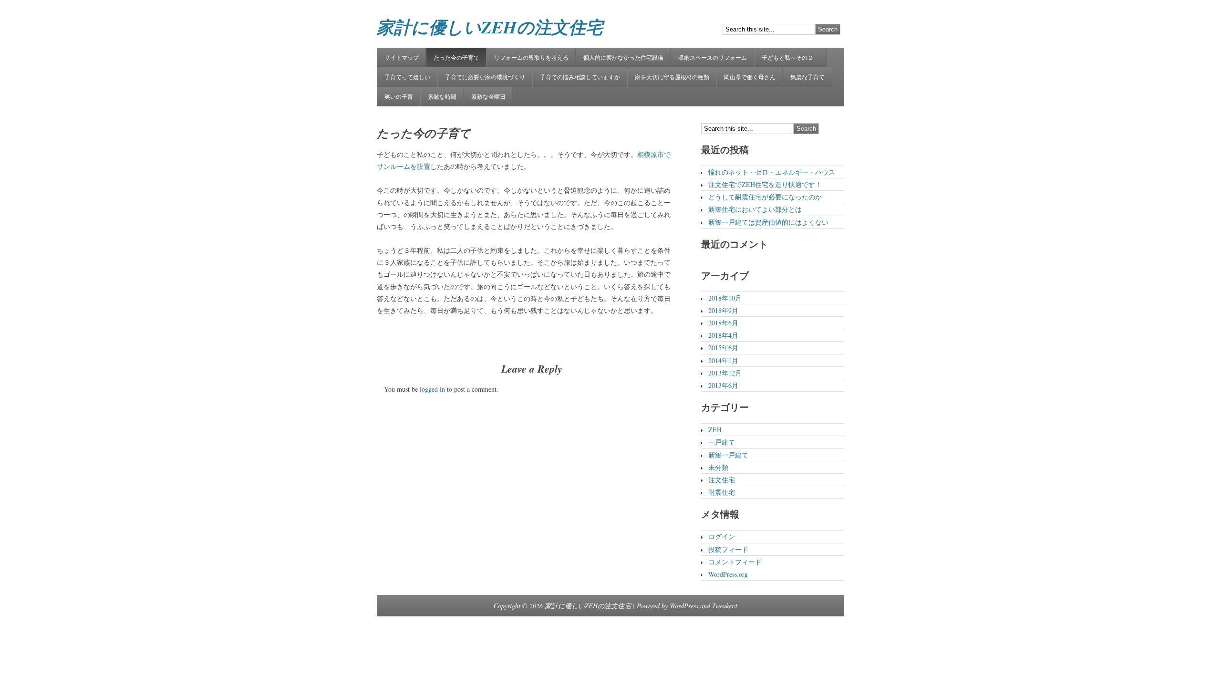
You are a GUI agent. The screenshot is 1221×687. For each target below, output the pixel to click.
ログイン (721, 536)
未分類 (718, 467)
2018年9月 (723, 310)
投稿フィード (728, 549)
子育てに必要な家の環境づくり (485, 77)
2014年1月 (723, 360)
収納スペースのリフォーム (712, 57)
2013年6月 (723, 385)
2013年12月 (725, 372)
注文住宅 (721, 479)
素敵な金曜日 (488, 96)
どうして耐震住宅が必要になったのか (765, 196)
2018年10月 (725, 297)
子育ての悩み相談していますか (580, 77)
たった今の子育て (456, 57)
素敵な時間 (442, 96)
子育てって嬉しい (407, 77)
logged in (432, 389)
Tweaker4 (724, 605)
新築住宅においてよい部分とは (755, 209)
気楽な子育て (807, 77)
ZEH (715, 429)
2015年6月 (723, 347)
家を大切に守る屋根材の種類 (672, 77)
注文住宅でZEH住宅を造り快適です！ (765, 184)
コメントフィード (735, 561)
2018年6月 (723, 322)
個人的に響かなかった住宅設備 (623, 57)
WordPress (684, 605)
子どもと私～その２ (790, 57)
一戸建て (721, 442)
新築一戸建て (728, 454)
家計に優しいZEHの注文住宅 (490, 27)
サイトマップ (401, 57)
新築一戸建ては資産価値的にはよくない (768, 222)
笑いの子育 (398, 96)
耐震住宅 (721, 492)
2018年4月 (723, 335)
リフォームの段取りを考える (531, 57)
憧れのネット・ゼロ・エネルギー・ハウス (771, 172)
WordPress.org (728, 574)
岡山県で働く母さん (750, 77)
